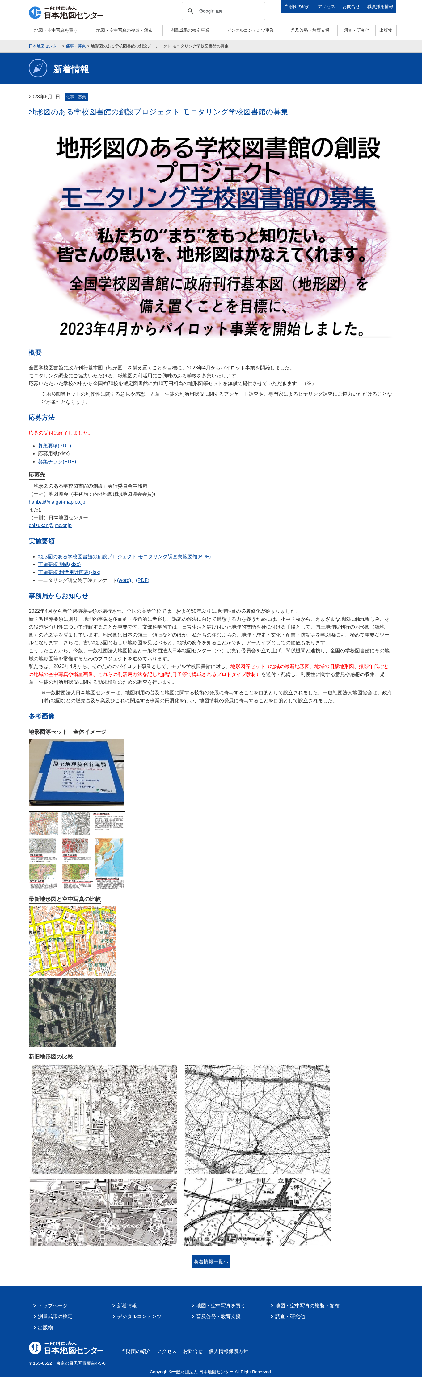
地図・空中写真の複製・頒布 (124, 30)
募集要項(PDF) (54, 445)
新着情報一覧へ (211, 1261)
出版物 (385, 30)
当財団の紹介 (297, 6)
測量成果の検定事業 (190, 30)
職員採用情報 (380, 6)
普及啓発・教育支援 (310, 30)
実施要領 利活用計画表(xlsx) (69, 572)
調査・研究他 (356, 30)
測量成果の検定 (55, 1316)
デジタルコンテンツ (139, 1316)
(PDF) (142, 580)
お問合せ (351, 6)
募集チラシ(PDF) (57, 461)
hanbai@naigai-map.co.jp (57, 502)
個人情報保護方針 (228, 1351)
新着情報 (127, 1305)
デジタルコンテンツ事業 (250, 30)
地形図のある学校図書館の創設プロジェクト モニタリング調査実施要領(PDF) (124, 556)
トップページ (53, 1305)
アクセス (326, 6)
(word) (124, 580)
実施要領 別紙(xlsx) (59, 564)
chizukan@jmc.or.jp (50, 525)
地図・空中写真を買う (56, 30)
